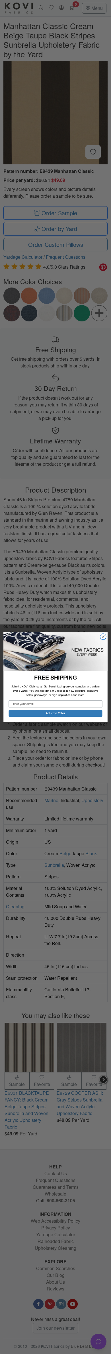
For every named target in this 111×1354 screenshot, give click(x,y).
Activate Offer (55, 713)
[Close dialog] (103, 636)
